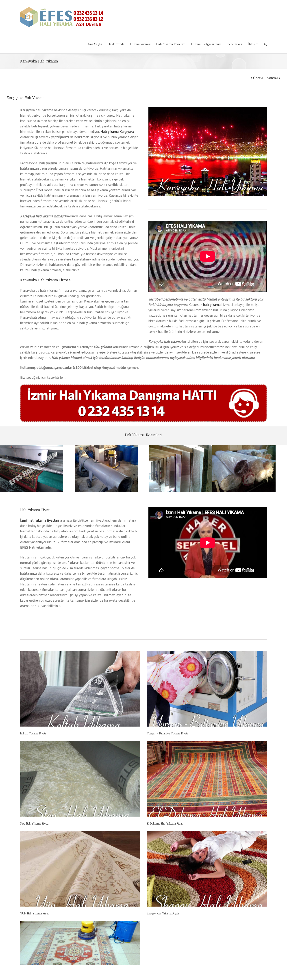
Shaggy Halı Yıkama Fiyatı (163, 913)
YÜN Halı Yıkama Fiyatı (35, 913)
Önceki (258, 78)
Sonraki (272, 78)
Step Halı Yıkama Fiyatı (34, 823)
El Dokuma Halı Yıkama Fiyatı (165, 823)
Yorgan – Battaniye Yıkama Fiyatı (167, 733)
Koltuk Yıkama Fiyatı (33, 733)
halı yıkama (212, 304)
